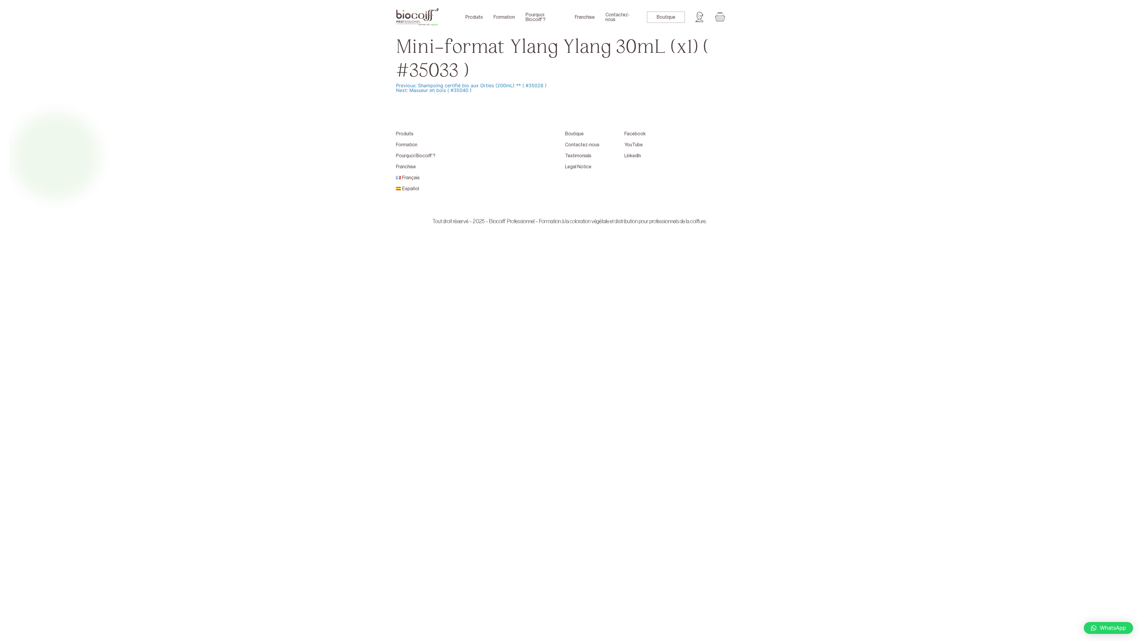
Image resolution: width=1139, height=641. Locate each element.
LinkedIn (632, 155)
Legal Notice (578, 166)
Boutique (666, 17)
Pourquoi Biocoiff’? (535, 17)
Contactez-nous (617, 17)
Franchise (585, 17)
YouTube (633, 144)
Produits (474, 17)
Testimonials (578, 155)
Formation (504, 17)
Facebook (635, 133)
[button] (1108, 628)
